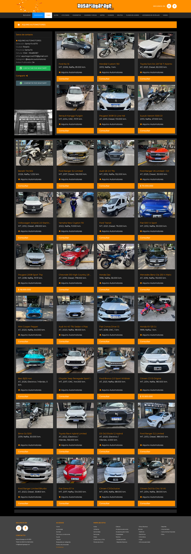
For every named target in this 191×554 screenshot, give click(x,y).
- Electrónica (141, 534)
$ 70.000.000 (146, 186)
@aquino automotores (36, 59)
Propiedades (119, 534)
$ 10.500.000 (146, 396)
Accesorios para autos (122, 529)
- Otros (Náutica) (143, 526)
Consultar (64, 79)
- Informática (142, 537)
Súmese (58, 532)
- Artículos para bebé (144, 542)
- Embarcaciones (121, 539)
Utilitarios (96, 529)
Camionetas (97, 532)
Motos (95, 537)
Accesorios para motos (122, 532)
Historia (58, 539)
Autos (95, 526)
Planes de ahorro (98, 542)
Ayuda (58, 537)
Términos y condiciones (63, 534)
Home (58, 526)
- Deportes (163, 526)
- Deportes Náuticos (121, 542)
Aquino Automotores (71, 72)
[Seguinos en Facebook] (174, 6)
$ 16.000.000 (24, 289)
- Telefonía (141, 532)
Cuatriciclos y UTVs (99, 539)
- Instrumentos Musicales (167, 532)
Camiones (96, 534)
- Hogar (140, 539)
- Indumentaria (164, 529)
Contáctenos (59, 547)
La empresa (59, 529)
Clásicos (118, 526)
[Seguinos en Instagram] (169, 6)
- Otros (162, 534)
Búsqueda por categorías (63, 542)
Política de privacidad (62, 544)
